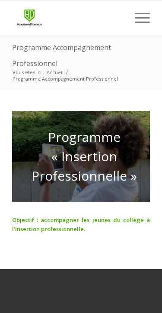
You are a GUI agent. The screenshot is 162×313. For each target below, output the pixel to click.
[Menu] (138, 17)
